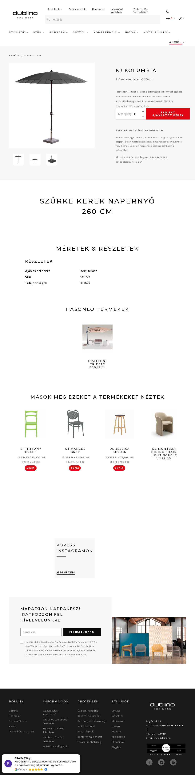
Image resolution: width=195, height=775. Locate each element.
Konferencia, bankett (90, 737)
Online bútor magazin (21, 731)
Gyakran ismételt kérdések (53, 730)
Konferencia (106, 32)
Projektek (54, 9)
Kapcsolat (98, 9)
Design (116, 726)
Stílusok (17, 32)
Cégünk (13, 710)
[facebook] (149, 762)
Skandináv (118, 742)
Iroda (131, 32)
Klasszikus (118, 721)
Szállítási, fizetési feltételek (53, 739)
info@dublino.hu (162, 737)
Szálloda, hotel (86, 726)
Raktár (13, 726)
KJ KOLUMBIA (32, 55)
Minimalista (118, 737)
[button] (80, 754)
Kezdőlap (15, 55)
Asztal (80, 32)
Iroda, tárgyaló (86, 731)
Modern (116, 731)
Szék (38, 32)
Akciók (176, 42)
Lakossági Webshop (117, 10)
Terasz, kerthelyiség (89, 742)
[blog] (173, 762)
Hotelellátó (156, 32)
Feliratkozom (82, 632)
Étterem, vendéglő (88, 710)
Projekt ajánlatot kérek (168, 114)
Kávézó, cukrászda (89, 716)
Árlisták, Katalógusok (55, 746)
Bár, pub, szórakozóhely (92, 721)
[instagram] (161, 762)
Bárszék (57, 32)
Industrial (117, 716)
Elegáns (116, 747)
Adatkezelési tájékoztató (50, 712)
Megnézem (66, 572)
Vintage (116, 710)
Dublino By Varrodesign (140, 10)
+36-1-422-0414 (158, 733)
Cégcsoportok (77, 9)
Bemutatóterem (18, 721)
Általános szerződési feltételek (55, 721)
